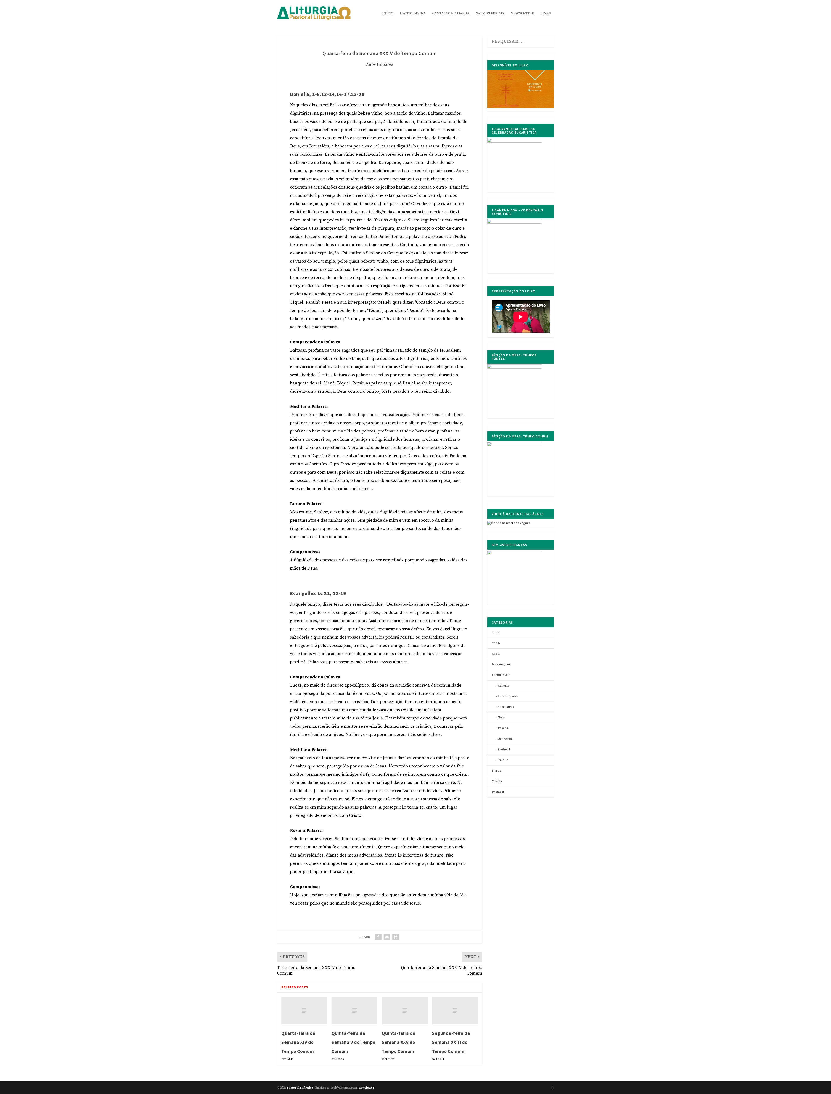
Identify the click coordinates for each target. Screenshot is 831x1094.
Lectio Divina (413, 14)
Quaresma (505, 739)
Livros (496, 771)
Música (497, 781)
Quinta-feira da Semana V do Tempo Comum (353, 1042)
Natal (502, 717)
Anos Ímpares (379, 64)
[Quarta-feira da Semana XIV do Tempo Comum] (304, 1010)
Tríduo (503, 760)
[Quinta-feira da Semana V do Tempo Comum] (354, 1010)
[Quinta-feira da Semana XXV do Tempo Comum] (405, 1010)
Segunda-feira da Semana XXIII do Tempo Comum (451, 1042)
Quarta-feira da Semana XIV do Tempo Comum (298, 1042)
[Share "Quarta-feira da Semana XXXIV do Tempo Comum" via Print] (395, 937)
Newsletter (522, 14)
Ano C (496, 654)
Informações (501, 664)
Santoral (504, 749)
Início (387, 14)
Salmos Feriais (490, 14)
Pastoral (498, 792)
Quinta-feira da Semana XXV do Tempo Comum (399, 1042)
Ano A (496, 632)
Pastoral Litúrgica (300, 1087)
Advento (503, 686)
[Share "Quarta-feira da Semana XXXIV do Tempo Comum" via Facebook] (378, 937)
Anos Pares (506, 707)
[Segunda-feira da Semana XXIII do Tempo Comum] (455, 1010)
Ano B (496, 643)
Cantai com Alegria (450, 14)
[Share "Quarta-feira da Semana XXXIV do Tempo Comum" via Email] (387, 937)
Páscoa (503, 728)
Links (545, 14)
